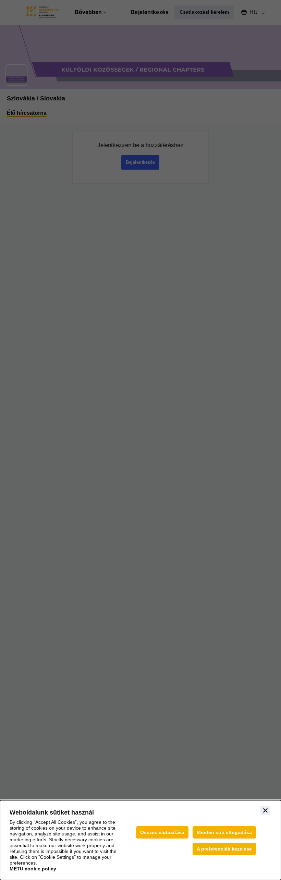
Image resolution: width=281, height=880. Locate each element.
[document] (140, 840)
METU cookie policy (33, 868)
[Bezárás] (265, 810)
